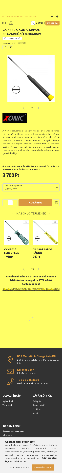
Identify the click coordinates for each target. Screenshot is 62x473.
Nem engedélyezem (19, 467)
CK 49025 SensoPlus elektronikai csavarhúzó (13, 251)
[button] (56, 202)
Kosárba (52, 23)
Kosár (36, 413)
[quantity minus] (5, 202)
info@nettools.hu (26, 373)
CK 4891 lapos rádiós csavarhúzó (42, 251)
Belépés (37, 401)
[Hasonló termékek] (11, 23)
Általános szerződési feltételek (13, 433)
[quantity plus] (15, 202)
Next (36, 269)
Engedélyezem (42, 467)
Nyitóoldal (7, 401)
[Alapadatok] (4, 23)
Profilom (37, 409)
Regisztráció (39, 405)
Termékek (7, 405)
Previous (25, 269)
